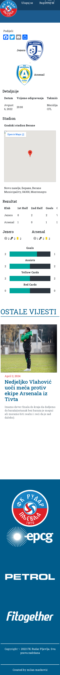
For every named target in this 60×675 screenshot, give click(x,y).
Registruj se (46, 2)
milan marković (37, 669)
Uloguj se (27, 2)
